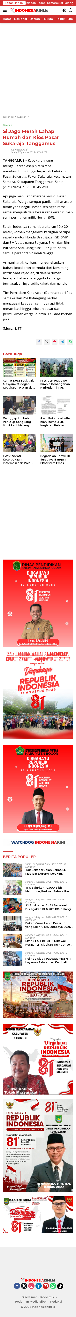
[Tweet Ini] (47, 342)
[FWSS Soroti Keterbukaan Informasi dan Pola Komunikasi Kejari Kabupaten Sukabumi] (19, 443)
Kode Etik (47, 1297)
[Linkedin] (38, 1286)
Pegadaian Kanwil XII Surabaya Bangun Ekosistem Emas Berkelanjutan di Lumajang (55, 459)
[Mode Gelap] (64, 10)
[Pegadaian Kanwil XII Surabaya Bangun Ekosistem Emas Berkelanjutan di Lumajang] (56, 443)
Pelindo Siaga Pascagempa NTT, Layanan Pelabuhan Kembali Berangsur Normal (48, 960)
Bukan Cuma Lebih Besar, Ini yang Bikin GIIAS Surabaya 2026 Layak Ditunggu (48, 924)
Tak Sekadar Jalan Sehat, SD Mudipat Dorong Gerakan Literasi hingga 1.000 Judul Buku (48, 871)
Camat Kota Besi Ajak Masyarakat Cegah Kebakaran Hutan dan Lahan (18, 384)
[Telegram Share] (62, 342)
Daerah (7, 125)
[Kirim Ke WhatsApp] (70, 342)
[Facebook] (17, 1286)
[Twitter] (24, 1286)
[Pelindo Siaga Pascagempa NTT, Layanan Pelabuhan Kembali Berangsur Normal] (12, 958)
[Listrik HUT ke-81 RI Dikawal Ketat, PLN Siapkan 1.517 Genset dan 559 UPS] (12, 941)
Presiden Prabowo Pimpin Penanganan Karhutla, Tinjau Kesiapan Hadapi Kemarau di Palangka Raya (55, 384)
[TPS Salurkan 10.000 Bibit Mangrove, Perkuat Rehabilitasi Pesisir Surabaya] (12, 887)
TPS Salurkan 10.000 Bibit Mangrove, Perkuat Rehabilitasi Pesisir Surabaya (47, 889)
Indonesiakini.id (19, 149)
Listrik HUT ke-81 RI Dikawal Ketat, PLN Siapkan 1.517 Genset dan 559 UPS (48, 942)
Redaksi (56, 1301)
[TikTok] (60, 1286)
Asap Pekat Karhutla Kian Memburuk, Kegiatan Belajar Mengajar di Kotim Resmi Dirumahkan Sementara (55, 421)
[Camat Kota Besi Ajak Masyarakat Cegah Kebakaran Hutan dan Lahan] (19, 367)
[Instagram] (31, 1286)
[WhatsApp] (53, 1286)
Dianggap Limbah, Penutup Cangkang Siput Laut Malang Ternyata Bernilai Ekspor (17, 421)
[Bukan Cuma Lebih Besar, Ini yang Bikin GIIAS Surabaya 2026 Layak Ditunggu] (12, 923)
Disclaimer (29, 1297)
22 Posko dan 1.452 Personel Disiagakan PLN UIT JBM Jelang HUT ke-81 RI (48, 907)
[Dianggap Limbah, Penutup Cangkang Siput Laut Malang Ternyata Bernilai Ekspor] (19, 405)
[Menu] (5, 10)
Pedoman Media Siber (31, 1301)
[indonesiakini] (29, 10)
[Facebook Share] (39, 342)
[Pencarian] (71, 10)
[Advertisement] (38, 61)
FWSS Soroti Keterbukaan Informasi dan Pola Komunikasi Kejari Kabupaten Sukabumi (18, 459)
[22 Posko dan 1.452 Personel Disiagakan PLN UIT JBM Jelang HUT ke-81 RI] (12, 905)
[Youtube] (46, 1286)
